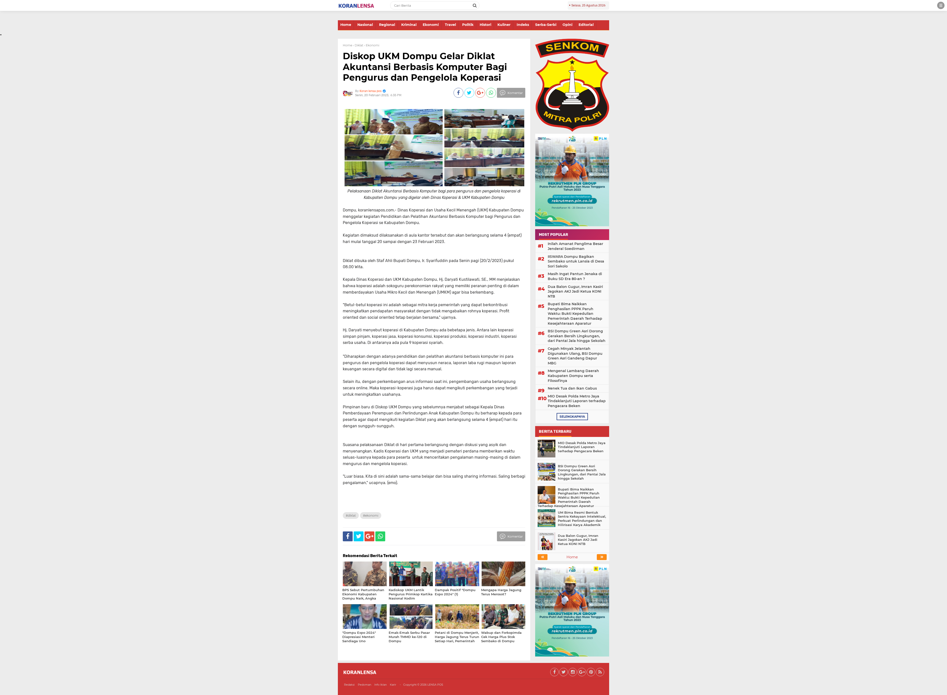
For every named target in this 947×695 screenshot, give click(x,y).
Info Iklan (380, 684)
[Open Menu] (941, 5)
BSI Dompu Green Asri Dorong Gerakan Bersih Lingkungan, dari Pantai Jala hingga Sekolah (576, 336)
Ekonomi (431, 24)
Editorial (586, 24)
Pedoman (364, 684)
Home (345, 24)
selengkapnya (572, 416)
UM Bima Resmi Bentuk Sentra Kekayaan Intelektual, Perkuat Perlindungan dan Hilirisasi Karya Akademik (582, 518)
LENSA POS (435, 684)
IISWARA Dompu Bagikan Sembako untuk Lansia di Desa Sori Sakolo (576, 261)
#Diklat (351, 515)
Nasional (365, 24)
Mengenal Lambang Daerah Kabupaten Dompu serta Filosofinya (573, 376)
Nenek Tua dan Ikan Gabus (572, 388)
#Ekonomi (370, 515)
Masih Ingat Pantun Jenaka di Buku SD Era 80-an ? (575, 276)
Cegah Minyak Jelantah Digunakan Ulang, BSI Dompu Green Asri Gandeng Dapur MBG (575, 355)
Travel (450, 24)
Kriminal (409, 24)
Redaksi (349, 684)
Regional (387, 24)
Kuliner (503, 24)
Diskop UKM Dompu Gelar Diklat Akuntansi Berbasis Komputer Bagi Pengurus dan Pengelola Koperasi (425, 67)
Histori (485, 24)
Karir (393, 684)
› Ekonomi (371, 45)
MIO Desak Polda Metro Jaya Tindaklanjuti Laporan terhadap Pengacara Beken (577, 401)
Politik (468, 24)
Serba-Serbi (545, 24)
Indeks (523, 24)
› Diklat (358, 45)
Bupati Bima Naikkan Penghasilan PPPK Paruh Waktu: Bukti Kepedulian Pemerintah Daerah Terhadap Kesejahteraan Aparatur (575, 313)
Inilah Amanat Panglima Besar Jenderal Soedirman (575, 246)
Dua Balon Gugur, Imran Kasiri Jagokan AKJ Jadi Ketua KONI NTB (575, 291)
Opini (567, 24)
